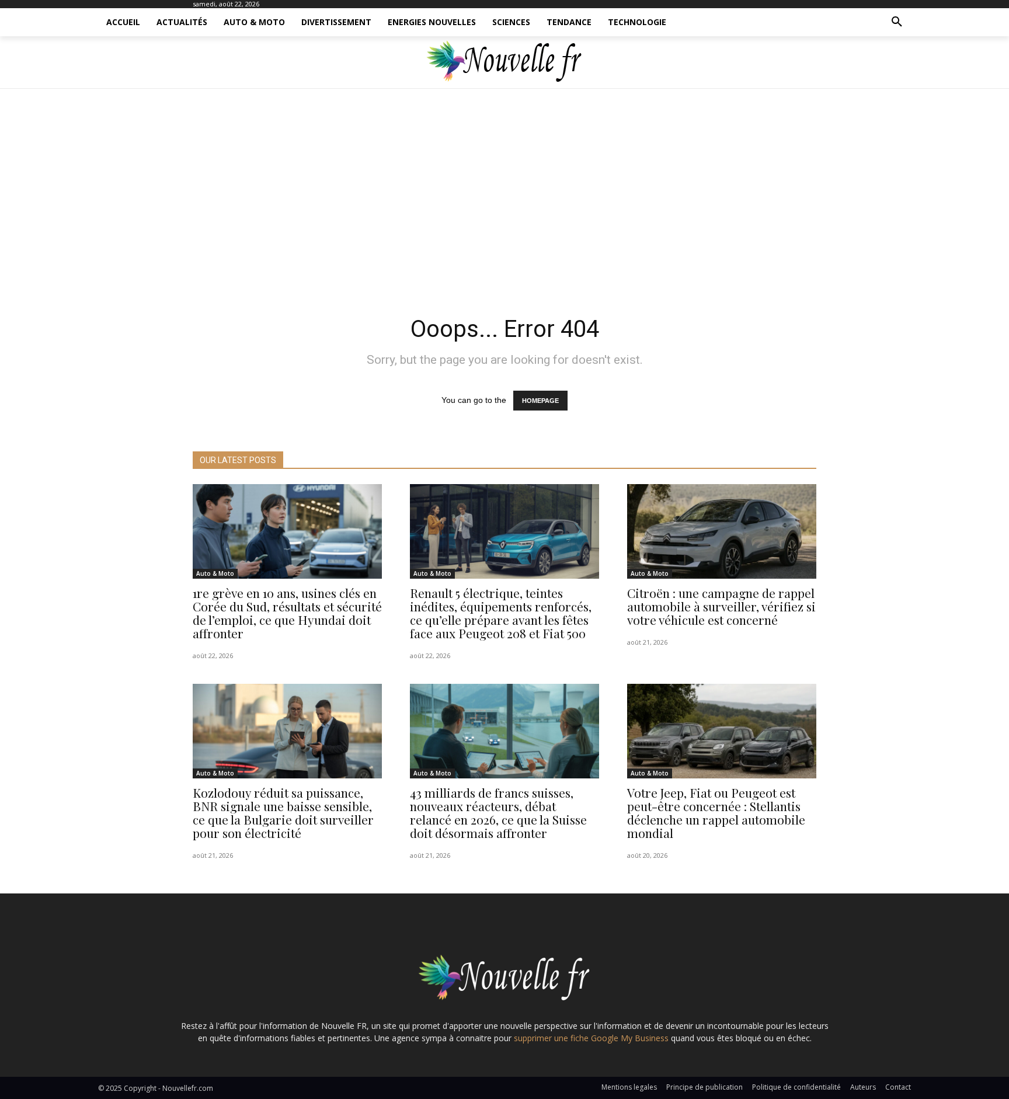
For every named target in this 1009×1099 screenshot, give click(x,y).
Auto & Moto (215, 573)
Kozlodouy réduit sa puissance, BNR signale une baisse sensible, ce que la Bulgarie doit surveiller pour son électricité (283, 812)
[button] (897, 22)
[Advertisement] (504, 198)
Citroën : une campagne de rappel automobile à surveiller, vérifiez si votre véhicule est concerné (721, 606)
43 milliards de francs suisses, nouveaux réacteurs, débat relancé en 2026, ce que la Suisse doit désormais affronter (498, 812)
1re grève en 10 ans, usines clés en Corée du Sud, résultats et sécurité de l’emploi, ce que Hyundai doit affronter (287, 613)
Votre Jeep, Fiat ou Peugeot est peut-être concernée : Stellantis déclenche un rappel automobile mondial (716, 812)
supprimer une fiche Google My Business (591, 1038)
